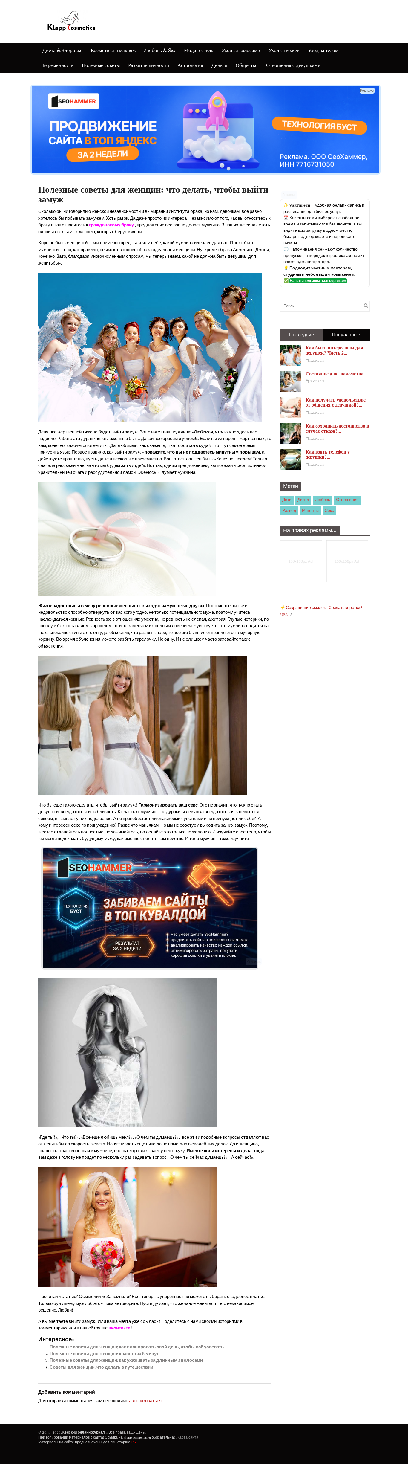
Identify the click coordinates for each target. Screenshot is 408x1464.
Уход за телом (323, 50)
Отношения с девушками (293, 65)
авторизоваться (145, 1400)
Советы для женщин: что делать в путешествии (101, 1367)
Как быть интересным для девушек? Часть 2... (334, 350)
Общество (247, 65)
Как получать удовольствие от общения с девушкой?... (336, 402)
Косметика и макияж (113, 50)
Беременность (57, 65)
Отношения (347, 499)
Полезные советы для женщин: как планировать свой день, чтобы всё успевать (137, 1346)
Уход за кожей (284, 50)
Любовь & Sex (160, 50)
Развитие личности (148, 65)
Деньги (219, 65)
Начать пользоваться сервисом (318, 281)
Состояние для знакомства (334, 373)
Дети (287, 499)
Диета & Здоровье (62, 50)
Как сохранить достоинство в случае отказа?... (337, 428)
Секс (329, 510)
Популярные (346, 335)
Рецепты (310, 510)
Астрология (190, 65)
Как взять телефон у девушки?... (328, 454)
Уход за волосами (241, 50)
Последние (301, 335)
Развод (289, 510)
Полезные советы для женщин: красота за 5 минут (104, 1353)
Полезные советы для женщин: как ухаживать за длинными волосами (126, 1360)
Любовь (322, 499)
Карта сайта (187, 1437)
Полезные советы (101, 65)
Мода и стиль (198, 50)
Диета (303, 499)
